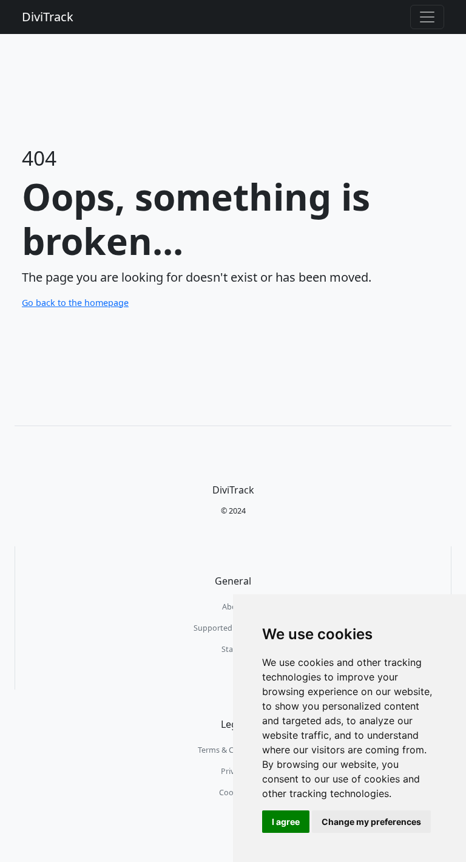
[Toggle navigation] (427, 17)
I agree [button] (286, 821)
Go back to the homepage (75, 302)
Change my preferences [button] (371, 821)
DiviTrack (47, 16)
